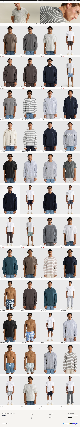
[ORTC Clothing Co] (3, 1)
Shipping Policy (73, 424)
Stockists (31, 417)
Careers (31, 418)
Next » (41, 408)
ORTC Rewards (68, 0)
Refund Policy (71, 424)
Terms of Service (76, 424)
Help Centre (73, 0)
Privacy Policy (68, 424)
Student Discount (50, 417)
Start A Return (71, 0)
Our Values (31, 413)
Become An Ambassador (51, 413)
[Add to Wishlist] (19, 26)
